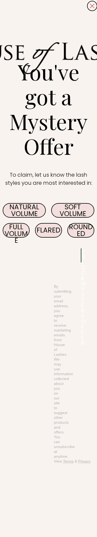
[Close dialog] (92, 6)
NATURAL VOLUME (24, 210)
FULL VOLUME (16, 230)
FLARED (48, 230)
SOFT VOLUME (73, 210)
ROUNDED (81, 230)
